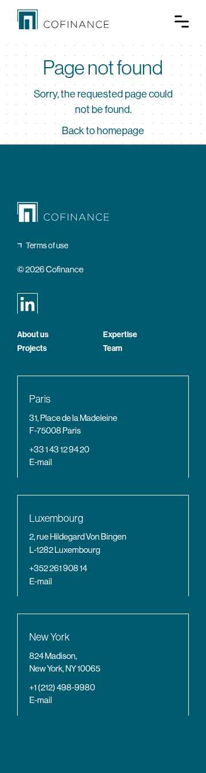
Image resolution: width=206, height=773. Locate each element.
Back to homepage (103, 130)
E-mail (40, 462)
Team (112, 349)
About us (33, 335)
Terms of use (47, 245)
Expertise (120, 335)
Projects (32, 349)
